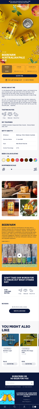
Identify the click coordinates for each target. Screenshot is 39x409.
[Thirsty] (19, 6)
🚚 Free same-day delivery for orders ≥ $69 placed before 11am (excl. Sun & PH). (19, 2)
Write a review (19, 311)
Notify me (19, 75)
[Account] (24, 407)
